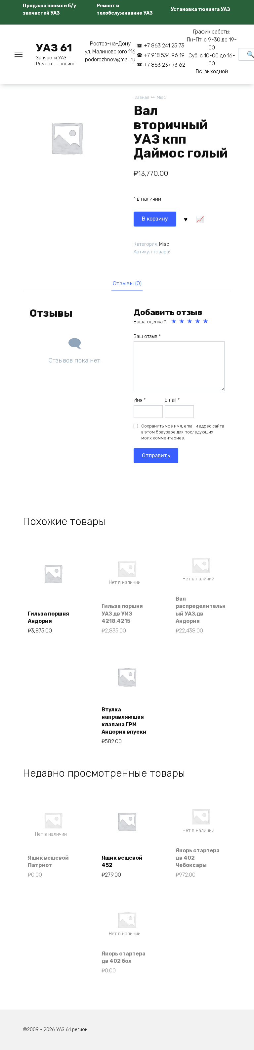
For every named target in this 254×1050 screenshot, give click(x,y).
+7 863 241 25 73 (164, 45)
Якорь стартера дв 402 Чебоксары (198, 858)
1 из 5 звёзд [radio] (174, 321)
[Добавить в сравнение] (200, 219)
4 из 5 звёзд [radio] (198, 321)
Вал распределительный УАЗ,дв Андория (201, 610)
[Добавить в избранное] (186, 219)
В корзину (155, 219)
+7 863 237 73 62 (164, 65)
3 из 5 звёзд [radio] (190, 321)
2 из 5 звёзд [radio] (182, 321)
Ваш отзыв (147, 336)
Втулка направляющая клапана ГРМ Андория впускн (124, 720)
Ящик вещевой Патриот (48, 861)
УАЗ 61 (54, 47)
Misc (161, 97)
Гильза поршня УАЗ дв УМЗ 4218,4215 (122, 613)
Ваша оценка (150, 322)
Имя (140, 400)
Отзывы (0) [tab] (127, 283)
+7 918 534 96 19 (164, 55)
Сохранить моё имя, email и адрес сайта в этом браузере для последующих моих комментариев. (182, 432)
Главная (141, 97)
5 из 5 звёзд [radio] (206, 321)
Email (172, 400)
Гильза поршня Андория (48, 617)
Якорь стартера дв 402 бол (124, 957)
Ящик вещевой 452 (122, 861)
